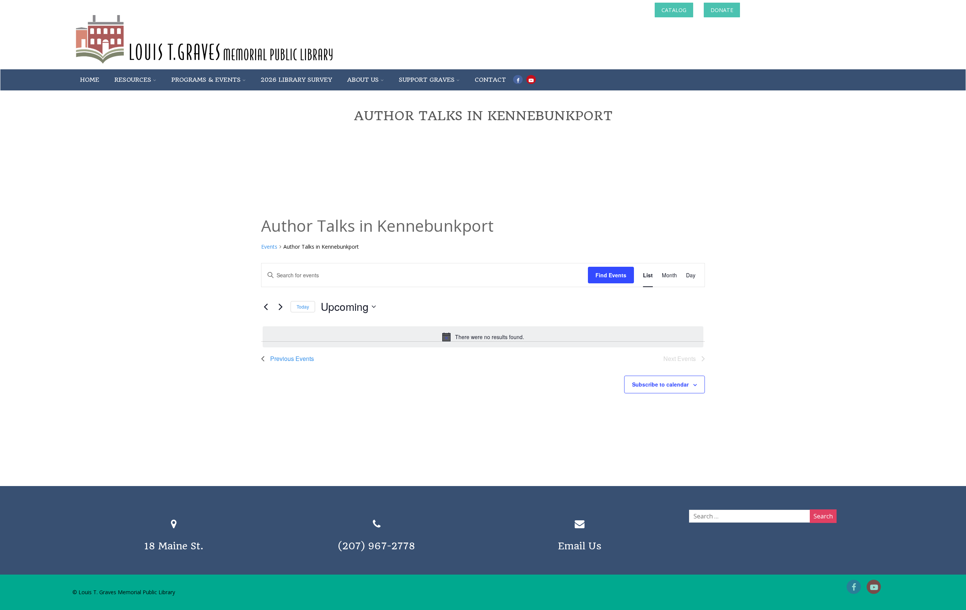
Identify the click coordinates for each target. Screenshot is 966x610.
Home (89, 79)
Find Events (610, 275)
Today (303, 306)
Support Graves (427, 79)
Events (269, 246)
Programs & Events (206, 79)
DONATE (722, 10)
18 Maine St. (173, 546)
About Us (363, 79)
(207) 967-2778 (376, 546)
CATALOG (673, 10)
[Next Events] (280, 306)
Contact (490, 79)
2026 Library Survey (296, 79)
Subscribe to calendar (660, 384)
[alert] (483, 336)
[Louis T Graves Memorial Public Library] (224, 65)
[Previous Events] (265, 306)
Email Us (579, 546)
